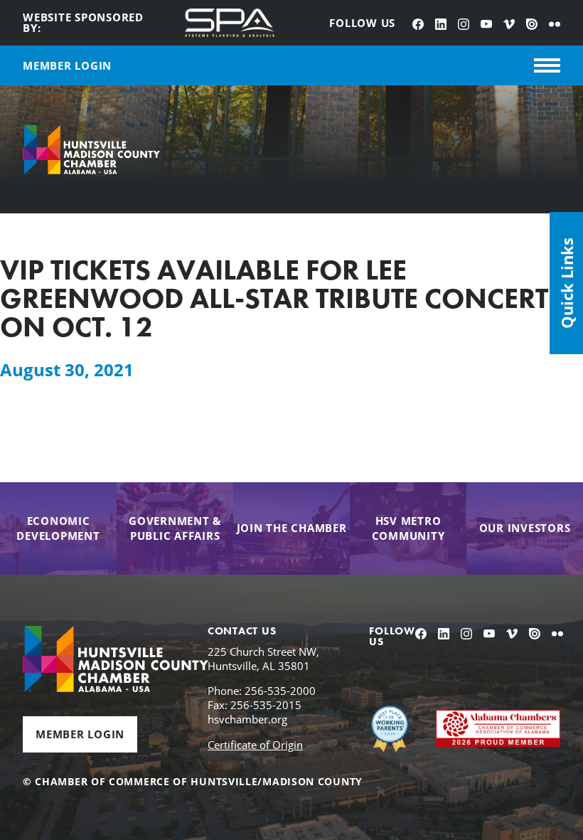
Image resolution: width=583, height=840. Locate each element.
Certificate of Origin (255, 745)
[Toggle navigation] (547, 65)
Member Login (80, 734)
